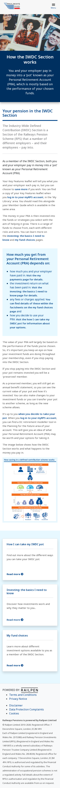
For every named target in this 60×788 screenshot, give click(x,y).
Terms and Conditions (23, 695)
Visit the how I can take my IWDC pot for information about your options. (30, 323)
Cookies (14, 713)
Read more (14, 619)
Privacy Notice (18, 699)
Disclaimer (16, 705)
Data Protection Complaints (26, 709)
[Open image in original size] (12, 6)
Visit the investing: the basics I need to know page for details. (28, 291)
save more (21, 189)
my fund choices (25, 239)
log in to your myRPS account (25, 197)
